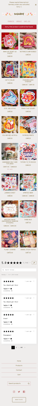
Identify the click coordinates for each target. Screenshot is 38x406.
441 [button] (21, 347)
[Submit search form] (29, 383)
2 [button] (16, 347)
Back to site (19, 399)
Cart (19, 375)
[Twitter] (19, 392)
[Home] (19, 14)
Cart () (27, 21)
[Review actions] (34, 281)
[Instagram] (14, 392)
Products (11, 21)
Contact (19, 21)
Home (19, 361)
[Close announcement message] (35, 4)
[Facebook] (23, 392)
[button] (30, 263)
